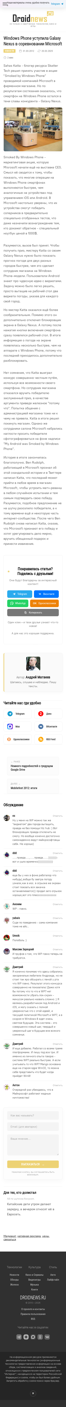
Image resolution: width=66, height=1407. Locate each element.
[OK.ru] (40, 1337)
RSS (33, 1319)
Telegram (55, 4)
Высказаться (33, 1164)
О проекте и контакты (33, 1309)
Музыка (34, 1284)
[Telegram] (19, 1337)
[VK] (47, 1337)
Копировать (35, 612)
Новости (9, 51)
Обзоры (14, 1279)
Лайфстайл (53, 1279)
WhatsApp (20, 603)
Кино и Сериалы (34, 1274)
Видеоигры (34, 1279)
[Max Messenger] (33, 1337)
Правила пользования (33, 1314)
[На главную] (33, 16)
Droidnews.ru (33, 1297)
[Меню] (5, 4)
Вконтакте (48, 594)
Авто (53, 1274)
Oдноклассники (44, 603)
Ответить (57, 816)
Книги (34, 1289)
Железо (14, 1284)
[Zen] (26, 1337)
